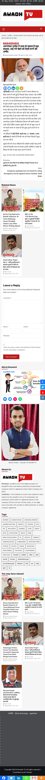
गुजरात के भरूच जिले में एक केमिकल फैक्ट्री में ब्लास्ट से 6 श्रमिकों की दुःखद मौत (20, 163)
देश (3, 1)
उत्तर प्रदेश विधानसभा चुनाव (8, 563)
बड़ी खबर (40, 1)
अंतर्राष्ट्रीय (23, 555)
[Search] (41, 29)
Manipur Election (8, 541)
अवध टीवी (5, 559)
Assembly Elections (9, 524)
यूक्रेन (4, 568)
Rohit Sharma (7, 550)
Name (6, 327)
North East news (34, 541)
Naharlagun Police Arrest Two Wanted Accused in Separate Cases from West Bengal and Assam (11, 652)
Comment (7, 298)
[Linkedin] (13, 88)
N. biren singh (21, 541)
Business (6, 642)
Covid (30, 528)
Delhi (4, 533)
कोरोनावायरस (19, 563)
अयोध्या (36, 555)
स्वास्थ (23, 4)
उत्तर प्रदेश (23, 1)
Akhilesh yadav (16, 520)
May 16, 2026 (8, 230)
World (37, 202)
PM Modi (5, 546)
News (37, 200)
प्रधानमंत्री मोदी (20, 155)
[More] (21, 88)
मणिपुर (37, 563)
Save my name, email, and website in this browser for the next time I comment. (22, 348)
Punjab (21, 546)
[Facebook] (5, 88)
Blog (6, 1)
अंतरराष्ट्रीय (15, 555)
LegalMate (33, 713)
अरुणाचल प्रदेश (11, 155)
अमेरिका (30, 555)
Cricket (37, 528)
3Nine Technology (21, 713)
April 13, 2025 (8, 660)
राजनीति (35, 1)
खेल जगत (29, 1)
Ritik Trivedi (8, 271)
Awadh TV (21, 524)
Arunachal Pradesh (30, 520)
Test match (18, 550)
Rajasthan (30, 546)
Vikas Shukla (30, 226)
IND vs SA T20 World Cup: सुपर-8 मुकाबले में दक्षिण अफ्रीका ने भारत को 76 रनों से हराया (32, 219)
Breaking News (8, 206)
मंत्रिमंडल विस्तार (29, 155)
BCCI (37, 524)
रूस (9, 568)
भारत (32, 563)
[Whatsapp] (17, 88)
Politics (13, 546)
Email (26, 327)
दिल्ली (27, 563)
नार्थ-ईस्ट (10, 1)
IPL (20, 537)
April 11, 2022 (24, 55)
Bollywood (12, 528)
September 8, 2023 (10, 273)
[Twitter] (9, 88)
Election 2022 (13, 533)
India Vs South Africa (10, 537)
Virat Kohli (6, 555)
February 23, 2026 (32, 228)
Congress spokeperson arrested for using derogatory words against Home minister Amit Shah (23, 172)
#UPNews (5, 520)
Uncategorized (30, 202)
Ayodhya (30, 524)
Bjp (4, 528)
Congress (22, 528)
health (23, 533)
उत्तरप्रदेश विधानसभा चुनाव (23, 559)
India (29, 533)
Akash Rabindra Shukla (11, 55)
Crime (15, 206)
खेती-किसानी (28, 204)
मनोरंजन (16, 1)
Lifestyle (18, 4)
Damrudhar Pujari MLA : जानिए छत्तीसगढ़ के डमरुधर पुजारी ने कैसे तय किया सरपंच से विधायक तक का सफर (11, 264)
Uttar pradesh (29, 550)
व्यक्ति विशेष (11, 254)
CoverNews (17, 772)
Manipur (36, 537)
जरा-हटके (6, 209)
